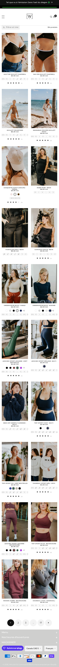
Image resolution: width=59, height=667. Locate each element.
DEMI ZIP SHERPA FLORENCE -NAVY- (14, 423)
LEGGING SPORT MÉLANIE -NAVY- (44, 361)
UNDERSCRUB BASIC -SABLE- (15, 305)
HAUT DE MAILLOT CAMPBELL (15, 74)
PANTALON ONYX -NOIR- (15, 249)
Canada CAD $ (32, 648)
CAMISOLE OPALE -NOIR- (44, 249)
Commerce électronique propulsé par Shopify (38, 664)
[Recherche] (51, 17)
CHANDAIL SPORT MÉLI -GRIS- (44, 483)
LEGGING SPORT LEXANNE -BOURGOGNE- (15, 544)
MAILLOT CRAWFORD (15, 130)
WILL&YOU (13, 664)
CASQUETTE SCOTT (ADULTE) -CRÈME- (15, 188)
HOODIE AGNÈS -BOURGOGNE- (15, 600)
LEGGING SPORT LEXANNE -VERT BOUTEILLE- (15, 361)
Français (50, 648)
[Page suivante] (48, 622)
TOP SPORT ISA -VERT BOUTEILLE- (15, 483)
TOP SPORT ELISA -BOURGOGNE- (44, 543)
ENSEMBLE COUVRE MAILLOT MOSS (44, 131)
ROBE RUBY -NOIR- (44, 187)
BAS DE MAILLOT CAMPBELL (44, 74)
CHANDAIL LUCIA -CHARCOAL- (44, 600)
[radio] (3, 79)
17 (41, 622)
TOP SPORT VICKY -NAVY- (44, 423)
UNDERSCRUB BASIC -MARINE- (44, 305)
